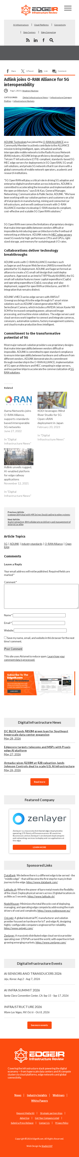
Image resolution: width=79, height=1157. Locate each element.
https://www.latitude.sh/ (41, 896)
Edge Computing (48, 32)
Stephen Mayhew (30, 90)
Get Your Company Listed (47, 1118)
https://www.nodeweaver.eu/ (53, 910)
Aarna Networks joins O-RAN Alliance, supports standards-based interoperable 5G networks (17, 419)
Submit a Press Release (22, 1123)
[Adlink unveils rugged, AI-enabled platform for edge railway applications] (19, 456)
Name (8, 615)
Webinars (58, 1095)
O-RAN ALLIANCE (53, 142)
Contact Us (44, 1123)
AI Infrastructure (21, 25)
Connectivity (60, 25)
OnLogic (9, 918)
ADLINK (14, 543)
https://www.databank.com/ (42, 882)
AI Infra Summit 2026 (36, 992)
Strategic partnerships (51, 1113)
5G (5, 543)
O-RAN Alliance (54, 543)
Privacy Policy (61, 1123)
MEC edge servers (61, 234)
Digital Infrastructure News (35, 97)
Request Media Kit (25, 1113)
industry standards (31, 543)
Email (8, 623)
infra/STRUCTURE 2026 (27, 1009)
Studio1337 (47, 1146)
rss (27, 40)
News (17, 1095)
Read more (39, 781)
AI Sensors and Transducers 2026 (33, 976)
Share (13, 71)
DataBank (10, 875)
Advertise (24, 1118)
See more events (39, 1025)
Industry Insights (37, 1095)
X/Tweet (30, 71)
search (51, 40)
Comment (62, 71)
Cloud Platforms (41, 25)
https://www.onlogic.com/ (18, 928)
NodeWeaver (11, 903)
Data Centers (29, 32)
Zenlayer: (9, 935)
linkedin (35, 40)
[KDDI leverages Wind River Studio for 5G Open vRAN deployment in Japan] (52, 400)
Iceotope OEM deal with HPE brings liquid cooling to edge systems (39, 514)
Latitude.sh (10, 889)
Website (8, 630)
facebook (43, 40)
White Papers (39, 1100)
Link (46, 71)
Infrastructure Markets (23, 101)
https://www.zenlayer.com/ (51, 942)
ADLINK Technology (15, 142)
